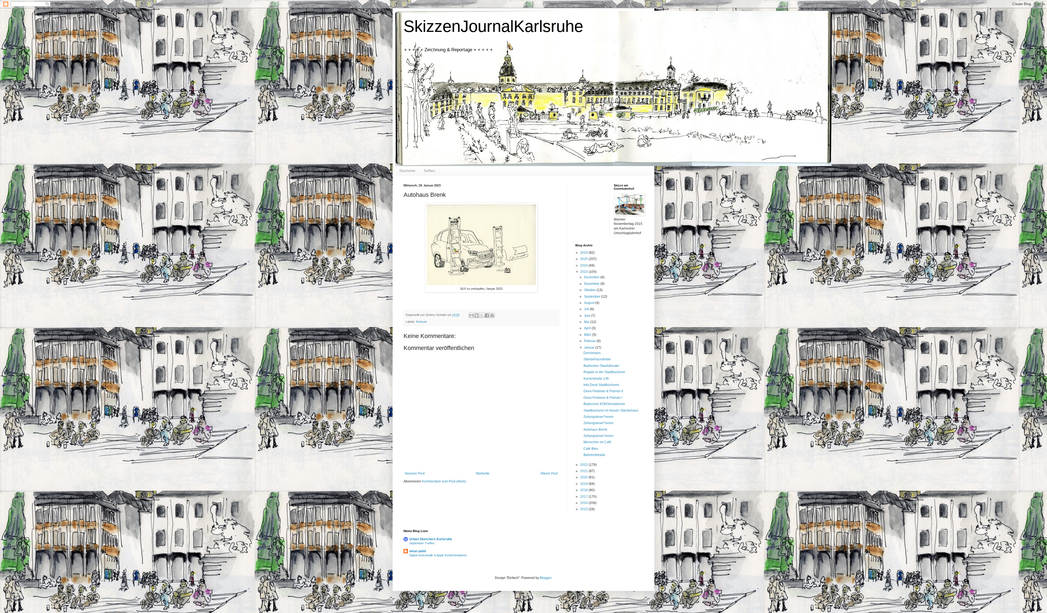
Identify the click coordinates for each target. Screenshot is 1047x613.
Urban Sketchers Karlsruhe (430, 539)
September (592, 296)
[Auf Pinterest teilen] (492, 315)
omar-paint (417, 551)
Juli (587, 309)
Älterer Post (549, 473)
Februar (590, 341)
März (588, 335)
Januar (589, 347)
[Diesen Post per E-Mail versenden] (471, 315)
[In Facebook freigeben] (487, 315)
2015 (584, 509)
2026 (584, 253)
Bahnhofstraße (594, 455)
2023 (584, 272)
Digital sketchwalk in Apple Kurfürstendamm (438, 555)
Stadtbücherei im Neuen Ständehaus (610, 410)
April (588, 328)
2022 (584, 465)
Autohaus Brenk (595, 429)
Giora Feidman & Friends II (603, 391)
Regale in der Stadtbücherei (604, 372)
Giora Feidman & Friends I (602, 398)
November (592, 284)
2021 (584, 471)
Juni (587, 316)
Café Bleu (590, 449)
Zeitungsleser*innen (598, 417)
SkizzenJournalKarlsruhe (493, 26)
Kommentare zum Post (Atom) (444, 481)
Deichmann (592, 353)
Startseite (407, 170)
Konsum (421, 321)
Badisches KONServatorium (604, 404)
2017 (584, 497)
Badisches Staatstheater (601, 366)
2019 (584, 484)
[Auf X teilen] (482, 315)
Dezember (592, 277)
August (589, 303)
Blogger (545, 578)
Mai (587, 322)
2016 (584, 503)
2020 (584, 477)
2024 (584, 265)
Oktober (590, 290)
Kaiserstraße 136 (596, 379)
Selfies (429, 170)
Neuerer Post (415, 473)
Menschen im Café (597, 442)
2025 (584, 259)
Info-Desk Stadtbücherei (601, 385)
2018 (584, 490)
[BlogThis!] (476, 315)
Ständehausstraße (597, 359)
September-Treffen (421, 543)
